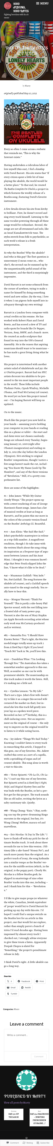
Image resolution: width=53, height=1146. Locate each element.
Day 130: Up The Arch (13, 1114)
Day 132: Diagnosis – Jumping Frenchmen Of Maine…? (39, 1117)
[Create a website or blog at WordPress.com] (26, 1138)
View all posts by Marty (17, 1102)
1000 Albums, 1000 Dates (21, 7)
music (16, 1009)
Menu (44, 3)
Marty (27, 85)
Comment (38, 1056)
